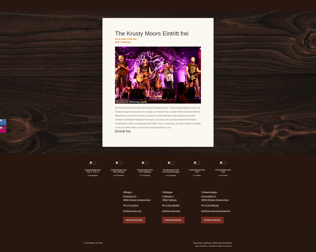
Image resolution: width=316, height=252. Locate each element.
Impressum (208, 243)
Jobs (183, 5)
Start (107, 5)
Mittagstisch (164, 5)
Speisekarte (135, 5)
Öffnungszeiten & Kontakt (199, 5)
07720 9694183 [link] (212, 205)
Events (146, 5)
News (175, 5)
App (154, 5)
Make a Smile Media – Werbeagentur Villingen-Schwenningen (213, 246)
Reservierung (134, 220)
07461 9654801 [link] (173, 205)
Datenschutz (197, 243)
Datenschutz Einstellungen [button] (222, 243)
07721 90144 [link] (132, 205)
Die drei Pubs (118, 5)
